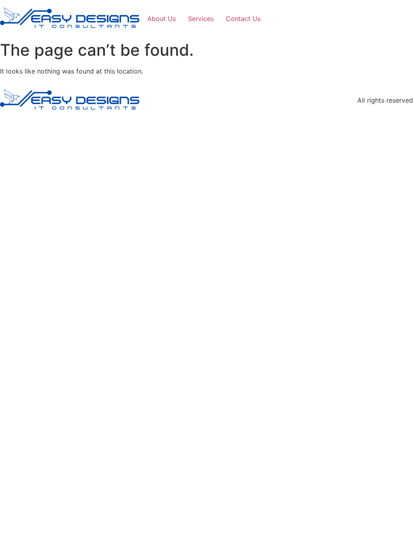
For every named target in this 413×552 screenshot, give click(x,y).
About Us (161, 19)
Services (201, 19)
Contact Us (243, 19)
